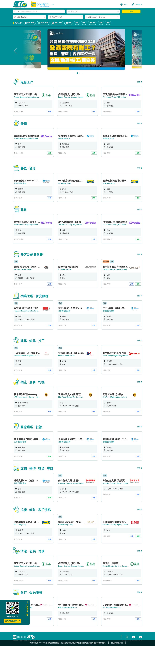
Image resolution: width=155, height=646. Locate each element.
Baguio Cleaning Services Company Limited (30, 97)
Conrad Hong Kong (65, 525)
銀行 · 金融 (44, 23)
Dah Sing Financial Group (67, 607)
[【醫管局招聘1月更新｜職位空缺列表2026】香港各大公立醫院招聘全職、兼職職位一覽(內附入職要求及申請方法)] (77, 49)
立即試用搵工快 (11, 621)
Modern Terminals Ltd (66, 356)
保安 (108, 23)
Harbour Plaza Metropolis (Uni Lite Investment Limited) (34, 356)
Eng (53, 4)
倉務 (83, 23)
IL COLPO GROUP (64, 269)
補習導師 (92, 23)
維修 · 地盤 (58, 23)
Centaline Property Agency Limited (71, 483)
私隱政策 (85, 643)
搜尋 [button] (131, 11)
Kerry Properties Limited (23, 269)
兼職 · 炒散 (30, 23)
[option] (33, 101)
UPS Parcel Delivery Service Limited (27, 397)
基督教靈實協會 (64, 138)
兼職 (49, 153)
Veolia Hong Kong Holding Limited (115, 356)
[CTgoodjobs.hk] (19, 637)
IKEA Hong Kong (64, 183)
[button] (16, 11)
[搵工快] (31, 637)
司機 (101, 23)
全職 (49, 111)
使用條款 (93, 643)
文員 (76, 23)
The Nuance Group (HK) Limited (114, 97)
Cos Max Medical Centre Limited (115, 269)
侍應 (69, 23)
